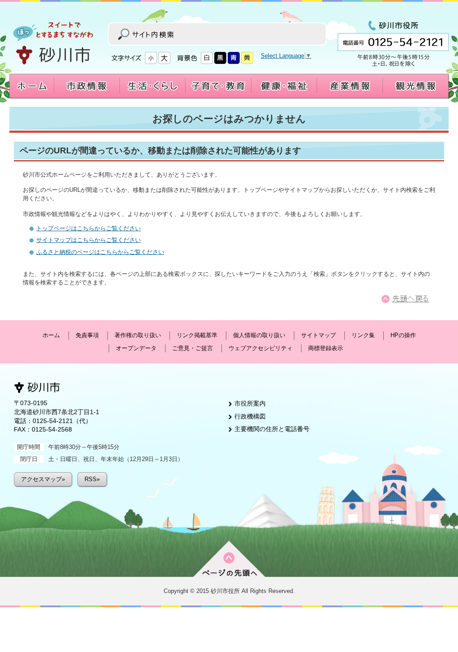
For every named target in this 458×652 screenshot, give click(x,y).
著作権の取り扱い (137, 335)
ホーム (51, 335)
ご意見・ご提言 (192, 348)
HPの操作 (403, 335)
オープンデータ (136, 348)
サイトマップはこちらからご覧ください (88, 240)
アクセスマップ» (43, 479)
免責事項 (87, 335)
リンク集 (363, 335)
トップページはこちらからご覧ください (88, 228)
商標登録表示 (325, 348)
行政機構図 (250, 416)
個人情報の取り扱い (259, 335)
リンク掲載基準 (197, 335)
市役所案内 (250, 403)
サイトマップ (318, 335)
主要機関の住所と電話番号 (272, 428)
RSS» (92, 479)
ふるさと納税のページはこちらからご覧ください (100, 252)
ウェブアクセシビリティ (261, 348)
